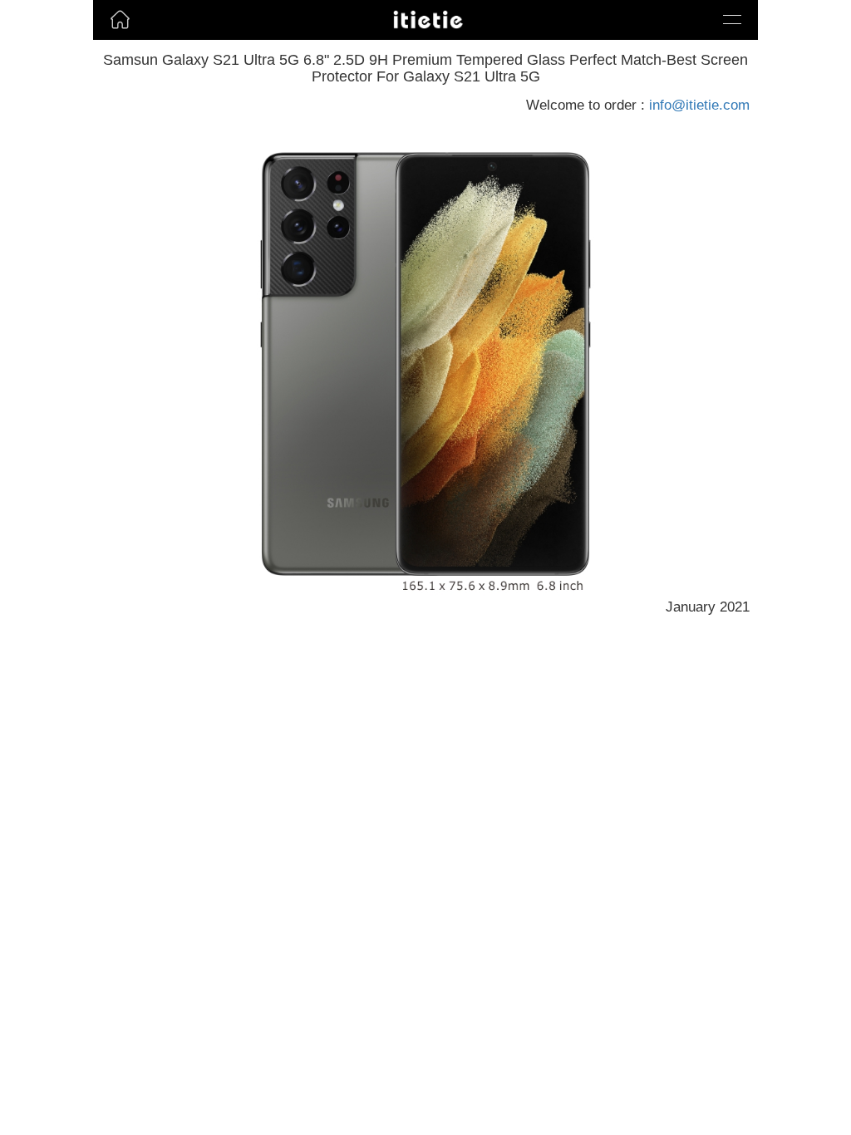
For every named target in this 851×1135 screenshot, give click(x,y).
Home (113, 45)
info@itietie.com (699, 105)
